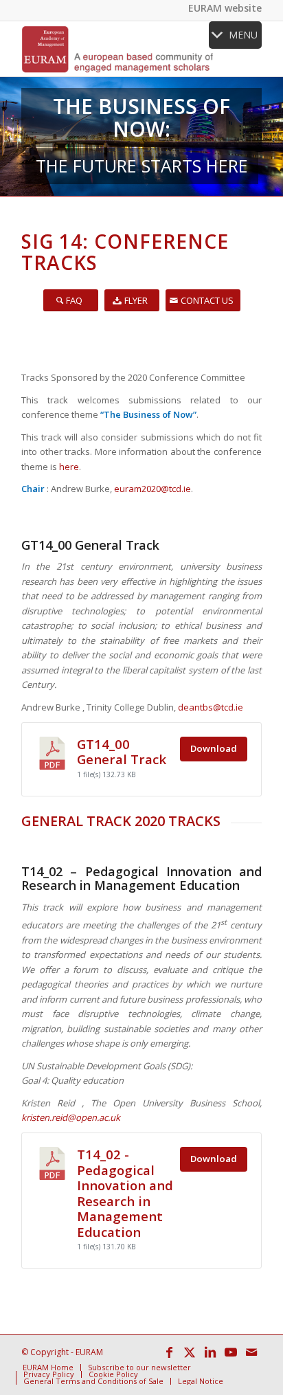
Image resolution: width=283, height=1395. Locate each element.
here (69, 466)
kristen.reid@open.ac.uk (70, 1117)
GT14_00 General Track (121, 751)
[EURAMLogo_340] (117, 48)
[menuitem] (48, 1367)
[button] (243, 35)
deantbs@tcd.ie (210, 707)
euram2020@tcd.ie (152, 488)
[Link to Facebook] (169, 1351)
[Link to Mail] (251, 1351)
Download (213, 748)
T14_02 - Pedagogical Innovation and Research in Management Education (125, 1193)
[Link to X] (189, 1351)
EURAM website (225, 7)
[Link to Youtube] (230, 1351)
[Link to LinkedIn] (210, 1351)
